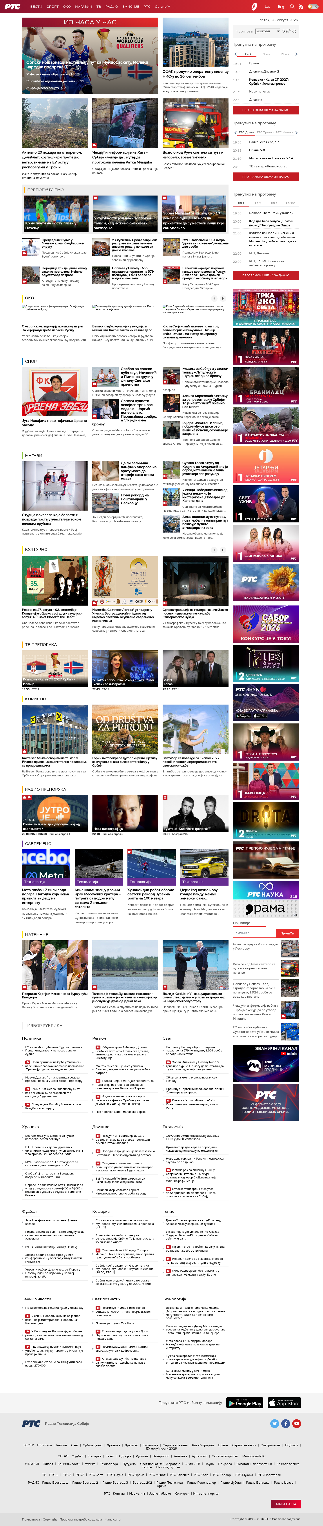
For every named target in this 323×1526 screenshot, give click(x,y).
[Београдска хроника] (266, 543)
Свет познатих (106, 1299)
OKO (67, 6)
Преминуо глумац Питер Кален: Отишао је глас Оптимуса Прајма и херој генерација (123, 1311)
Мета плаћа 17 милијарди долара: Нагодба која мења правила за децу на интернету (45, 896)
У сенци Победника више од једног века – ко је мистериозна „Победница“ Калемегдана (204, 495)
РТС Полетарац (269, 1475)
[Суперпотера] (266, 346)
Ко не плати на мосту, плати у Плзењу (51, 1247)
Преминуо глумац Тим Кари (115, 1323)
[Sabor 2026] (266, 624)
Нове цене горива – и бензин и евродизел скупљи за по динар (195, 1160)
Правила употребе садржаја (81, 1519)
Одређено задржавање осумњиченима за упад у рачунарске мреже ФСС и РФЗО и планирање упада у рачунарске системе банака (54, 1190)
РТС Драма (136, 1475)
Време (223, 1445)
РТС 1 (53, 1475)
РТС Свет (96, 1475)
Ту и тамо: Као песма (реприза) (186, 829)
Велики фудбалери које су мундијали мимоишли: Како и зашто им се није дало (122, 328)
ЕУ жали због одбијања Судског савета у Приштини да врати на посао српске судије (53, 1050)
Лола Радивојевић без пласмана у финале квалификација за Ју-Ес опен (192, 1272)
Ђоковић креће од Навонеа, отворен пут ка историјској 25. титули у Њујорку (194, 1261)
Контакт (119, 1493)
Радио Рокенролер (201, 1482)
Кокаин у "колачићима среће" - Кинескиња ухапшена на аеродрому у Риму (192, 1104)
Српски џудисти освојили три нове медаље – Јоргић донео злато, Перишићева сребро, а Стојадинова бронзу (124, 412)
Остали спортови (225, 1456)
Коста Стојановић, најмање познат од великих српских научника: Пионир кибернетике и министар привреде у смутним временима (191, 331)
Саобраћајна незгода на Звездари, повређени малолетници (49, 1175)
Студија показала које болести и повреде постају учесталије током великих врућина (51, 519)
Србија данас (93, 1445)
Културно (36, 549)
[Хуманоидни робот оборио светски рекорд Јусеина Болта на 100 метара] (151, 867)
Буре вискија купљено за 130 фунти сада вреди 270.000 (53, 1363)
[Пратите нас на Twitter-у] (274, 1423)
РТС (147, 6)
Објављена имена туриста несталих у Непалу (191, 1079)
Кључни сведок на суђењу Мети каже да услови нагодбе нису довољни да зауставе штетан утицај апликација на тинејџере (195, 1329)
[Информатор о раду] (266, 1102)
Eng (281, 6)
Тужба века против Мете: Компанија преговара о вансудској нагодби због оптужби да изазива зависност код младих (195, 1359)
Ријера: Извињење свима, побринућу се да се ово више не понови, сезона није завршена (205, 428)
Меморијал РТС (253, 1456)
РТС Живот (157, 1475)
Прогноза (244, 31)
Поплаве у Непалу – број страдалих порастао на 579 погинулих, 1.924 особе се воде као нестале (133, 273)
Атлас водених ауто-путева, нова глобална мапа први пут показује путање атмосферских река (205, 522)
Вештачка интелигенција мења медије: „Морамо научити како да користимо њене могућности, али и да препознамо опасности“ (195, 1313)
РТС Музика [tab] (284, 132)
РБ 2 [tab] (257, 203)
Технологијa (174, 1299)
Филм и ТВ (192, 1464)
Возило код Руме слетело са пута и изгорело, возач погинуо (193, 154)
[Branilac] (266, 385)
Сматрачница (271, 1445)
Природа (225, 1464)
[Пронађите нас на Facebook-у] (285, 1423)
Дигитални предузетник (254, 1464)
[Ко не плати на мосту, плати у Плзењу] (56, 214)
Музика (90, 1464)
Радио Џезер (284, 1482)
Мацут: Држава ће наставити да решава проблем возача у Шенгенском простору (53, 1079)
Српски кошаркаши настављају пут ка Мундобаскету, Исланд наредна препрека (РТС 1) (87, 65)
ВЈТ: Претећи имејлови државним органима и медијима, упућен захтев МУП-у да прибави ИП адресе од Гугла (54, 1150)
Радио (111, 6)
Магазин (83, 6)
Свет (167, 1038)
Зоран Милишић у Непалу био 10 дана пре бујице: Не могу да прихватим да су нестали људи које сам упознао (193, 220)
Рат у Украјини (203, 1445)
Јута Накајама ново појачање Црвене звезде (54, 422)
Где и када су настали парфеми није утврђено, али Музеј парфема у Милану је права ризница (54, 1350)
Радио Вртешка (258, 1482)
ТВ (98, 6)
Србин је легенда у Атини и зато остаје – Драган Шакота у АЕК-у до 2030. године (123, 1282)
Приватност (31, 1519)
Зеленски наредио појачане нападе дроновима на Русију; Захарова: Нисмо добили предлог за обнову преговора (204, 273)
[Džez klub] (266, 663)
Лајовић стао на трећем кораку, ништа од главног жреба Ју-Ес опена (195, 1248)
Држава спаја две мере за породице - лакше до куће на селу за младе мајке (192, 1149)
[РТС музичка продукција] (266, 1063)
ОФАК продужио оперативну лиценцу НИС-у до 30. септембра (196, 74)
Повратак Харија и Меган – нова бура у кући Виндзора (54, 995)
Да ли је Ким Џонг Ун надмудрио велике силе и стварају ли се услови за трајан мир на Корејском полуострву (194, 997)
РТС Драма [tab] (246, 132)
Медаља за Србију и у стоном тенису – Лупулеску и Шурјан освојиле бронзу (205, 372)
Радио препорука (45, 789)
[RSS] (301, 6)
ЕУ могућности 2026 (161, 1448)
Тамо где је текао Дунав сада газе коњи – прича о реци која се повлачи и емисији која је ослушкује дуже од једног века (124, 997)
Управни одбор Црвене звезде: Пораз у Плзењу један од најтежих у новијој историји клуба (52, 1273)
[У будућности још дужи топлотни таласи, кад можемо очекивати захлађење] (125, 214)
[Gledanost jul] (266, 582)
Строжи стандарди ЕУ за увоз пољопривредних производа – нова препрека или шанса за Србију (191, 1192)
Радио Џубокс (231, 1482)
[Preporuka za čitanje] (266, 860)
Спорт (53, 6)
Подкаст (291, 1445)
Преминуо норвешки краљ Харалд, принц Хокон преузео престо (195, 1090)
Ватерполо (161, 1456)
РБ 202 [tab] (291, 203)
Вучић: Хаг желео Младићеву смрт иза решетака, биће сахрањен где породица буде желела (52, 1092)
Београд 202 (142, 1482)
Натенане (36, 934)
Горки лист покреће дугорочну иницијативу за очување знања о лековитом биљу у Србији (124, 761)
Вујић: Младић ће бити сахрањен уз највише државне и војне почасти (120, 1180)
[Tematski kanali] (266, 899)
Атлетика (180, 1456)
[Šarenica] (266, 781)
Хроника (30, 1126)
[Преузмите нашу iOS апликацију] (284, 1402)
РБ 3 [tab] (274, 203)
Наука (209, 1464)
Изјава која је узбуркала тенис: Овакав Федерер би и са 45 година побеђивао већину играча (192, 1235)
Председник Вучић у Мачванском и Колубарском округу (63, 243)
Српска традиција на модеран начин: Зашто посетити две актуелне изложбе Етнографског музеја (195, 613)
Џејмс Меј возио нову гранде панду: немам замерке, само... (199, 894)
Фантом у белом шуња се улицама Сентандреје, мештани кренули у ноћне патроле (123, 1069)
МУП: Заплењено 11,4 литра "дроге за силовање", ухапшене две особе (205, 243)
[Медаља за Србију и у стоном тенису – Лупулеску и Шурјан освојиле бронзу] (171, 375)
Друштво (100, 1126)
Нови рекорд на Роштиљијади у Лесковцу (135, 499)
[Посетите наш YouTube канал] (296, 1423)
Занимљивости (36, 1299)
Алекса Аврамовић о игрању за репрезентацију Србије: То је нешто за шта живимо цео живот (205, 401)
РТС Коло (201, 1475)
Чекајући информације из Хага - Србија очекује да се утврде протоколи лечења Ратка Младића (122, 157)
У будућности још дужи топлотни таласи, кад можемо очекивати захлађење (122, 223)
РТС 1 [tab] (247, 54)
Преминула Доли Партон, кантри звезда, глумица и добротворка (122, 1348)
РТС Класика (179, 1475)
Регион (99, 1038)
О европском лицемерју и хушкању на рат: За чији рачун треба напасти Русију (53, 328)
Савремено (38, 843)
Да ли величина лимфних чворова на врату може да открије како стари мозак (139, 471)
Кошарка (101, 1211)
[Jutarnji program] (266, 464)
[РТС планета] (254, 6)
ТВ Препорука (41, 644)
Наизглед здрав (168, 1467)
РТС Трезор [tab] (265, 132)
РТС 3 (80, 1475)
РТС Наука (115, 1475)
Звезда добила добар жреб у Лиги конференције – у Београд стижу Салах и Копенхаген (53, 1258)
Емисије (130, 6)
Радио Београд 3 (115, 1482)
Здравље (173, 1464)
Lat (267, 6)
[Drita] (266, 820)
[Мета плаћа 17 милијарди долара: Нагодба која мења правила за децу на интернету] (46, 867)
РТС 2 (66, 1475)
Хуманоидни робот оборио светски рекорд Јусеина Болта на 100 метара (150, 894)
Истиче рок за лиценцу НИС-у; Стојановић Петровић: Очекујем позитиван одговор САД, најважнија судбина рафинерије (191, 1175)
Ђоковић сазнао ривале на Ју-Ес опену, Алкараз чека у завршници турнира (193, 1222)
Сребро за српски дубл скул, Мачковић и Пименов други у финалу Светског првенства (138, 376)
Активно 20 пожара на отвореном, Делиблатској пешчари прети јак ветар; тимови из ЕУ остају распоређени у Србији (52, 159)
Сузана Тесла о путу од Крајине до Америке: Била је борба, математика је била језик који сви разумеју (205, 468)
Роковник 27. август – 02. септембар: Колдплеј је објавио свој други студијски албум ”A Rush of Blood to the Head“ (52, 613)
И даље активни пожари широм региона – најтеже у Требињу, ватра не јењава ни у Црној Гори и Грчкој (122, 1100)
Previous (235, 54)
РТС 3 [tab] (285, 54)
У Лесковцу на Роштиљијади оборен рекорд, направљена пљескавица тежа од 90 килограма (54, 1335)
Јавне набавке (160, 1493)
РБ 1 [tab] (241, 203)
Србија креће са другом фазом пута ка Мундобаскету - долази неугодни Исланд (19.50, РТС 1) (125, 1269)
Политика (31, 1038)
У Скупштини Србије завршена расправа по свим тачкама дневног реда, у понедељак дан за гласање (135, 245)
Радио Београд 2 (85, 1482)
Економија (173, 1126)
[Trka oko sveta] (266, 307)
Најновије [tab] (241, 923)
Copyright (50, 1519)
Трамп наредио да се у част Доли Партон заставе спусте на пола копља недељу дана (122, 1335)
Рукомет (142, 1456)
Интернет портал (206, 1493)
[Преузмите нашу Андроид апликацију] (244, 1402)
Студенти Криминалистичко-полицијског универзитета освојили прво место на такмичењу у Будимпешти (124, 1167)
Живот (48, 1464)
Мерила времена (175, 1445)
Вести (36, 6)
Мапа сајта (286, 1504)
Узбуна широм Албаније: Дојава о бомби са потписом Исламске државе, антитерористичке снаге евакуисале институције (122, 1052)
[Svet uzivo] (266, 503)
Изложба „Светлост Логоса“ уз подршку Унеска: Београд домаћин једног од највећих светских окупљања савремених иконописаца (123, 615)
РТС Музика (244, 1475)
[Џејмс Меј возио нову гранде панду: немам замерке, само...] (204, 867)
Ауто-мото (199, 1456)
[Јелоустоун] (266, 742)
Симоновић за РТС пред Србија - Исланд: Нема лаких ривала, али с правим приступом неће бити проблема (125, 1254)
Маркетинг (137, 1493)
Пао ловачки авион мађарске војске (120, 1112)
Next (296, 54)
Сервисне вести (244, 1445)
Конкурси (182, 1493)
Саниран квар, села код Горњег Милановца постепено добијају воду (121, 1191)
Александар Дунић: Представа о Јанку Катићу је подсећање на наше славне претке (121, 1362)
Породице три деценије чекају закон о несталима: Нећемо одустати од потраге (64, 271)
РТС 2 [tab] (266, 54)
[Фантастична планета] (266, 425)
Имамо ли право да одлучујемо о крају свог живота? (51, 824)
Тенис (168, 1211)
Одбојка (125, 1456)
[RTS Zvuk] (266, 702)
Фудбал (29, 1211)
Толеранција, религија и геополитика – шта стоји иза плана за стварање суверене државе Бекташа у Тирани (125, 1084)
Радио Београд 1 (55, 1482)
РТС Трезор (222, 1475)
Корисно (35, 699)
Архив (161, 1486)
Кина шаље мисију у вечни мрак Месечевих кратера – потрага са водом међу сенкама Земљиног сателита (98, 898)
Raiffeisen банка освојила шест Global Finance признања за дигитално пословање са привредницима (54, 761)
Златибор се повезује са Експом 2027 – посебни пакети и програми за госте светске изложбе (192, 761)
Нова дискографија (108, 829)
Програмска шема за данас (265, 110)
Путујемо (129, 1464)
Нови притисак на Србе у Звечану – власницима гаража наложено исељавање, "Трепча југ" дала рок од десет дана (55, 1065)
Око (29, 298)
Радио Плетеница (169, 1482)
